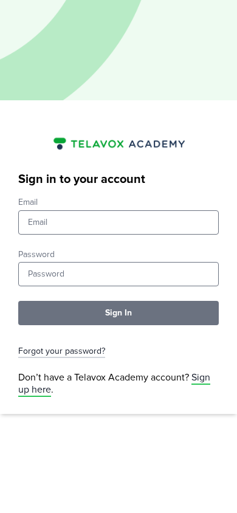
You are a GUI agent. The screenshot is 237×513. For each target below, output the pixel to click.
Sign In (118, 313)
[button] (118, 352)
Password (36, 254)
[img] (118, 143)
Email (28, 202)
